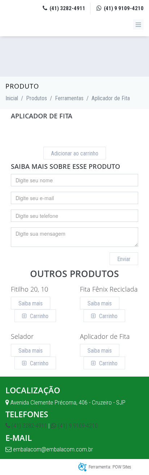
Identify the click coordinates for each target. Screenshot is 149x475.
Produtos (36, 98)
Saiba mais (30, 303)
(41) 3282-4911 (66, 8)
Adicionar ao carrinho (74, 153)
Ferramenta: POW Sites (110, 467)
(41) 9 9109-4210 (123, 8)
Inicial (11, 98)
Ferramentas (69, 98)
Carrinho (38, 316)
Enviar (124, 259)
